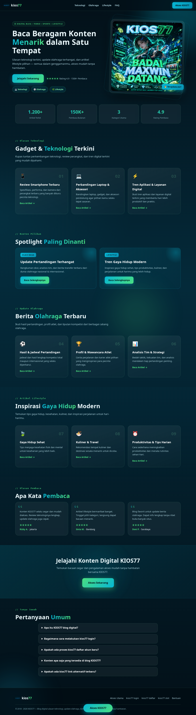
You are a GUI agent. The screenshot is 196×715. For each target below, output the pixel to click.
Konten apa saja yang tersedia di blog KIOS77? (72, 660)
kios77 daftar (148, 698)
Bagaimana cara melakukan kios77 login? (70, 638)
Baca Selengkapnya (34, 280)
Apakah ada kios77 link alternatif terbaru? (70, 671)
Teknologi (80, 5)
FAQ (117, 5)
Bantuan (176, 698)
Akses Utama (116, 698)
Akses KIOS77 (182, 5)
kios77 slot (163, 698)
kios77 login (132, 698)
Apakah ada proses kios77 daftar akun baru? (71, 649)
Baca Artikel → (27, 203)
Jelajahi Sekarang (28, 78)
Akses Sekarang (98, 582)
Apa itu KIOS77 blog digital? (61, 627)
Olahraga (94, 5)
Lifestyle (106, 5)
